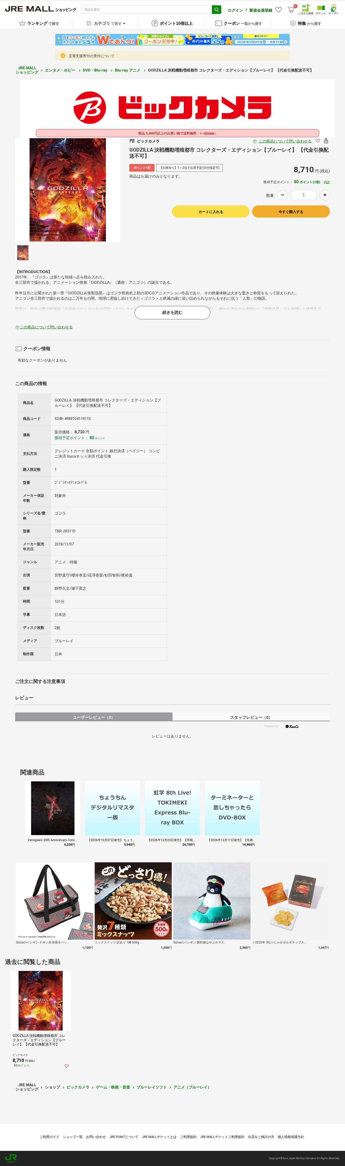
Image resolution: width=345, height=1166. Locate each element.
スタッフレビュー (251, 717)
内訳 (327, 182)
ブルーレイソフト (152, 1087)
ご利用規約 (188, 1137)
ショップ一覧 (73, 1137)
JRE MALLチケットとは (159, 1137)
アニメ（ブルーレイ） (192, 1087)
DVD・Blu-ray (95, 70)
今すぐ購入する (291, 212)
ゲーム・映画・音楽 (113, 1087)
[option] (67, 190)
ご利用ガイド (49, 1137)
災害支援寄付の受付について (92, 56)
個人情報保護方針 (291, 1137)
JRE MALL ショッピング (27, 70)
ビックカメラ (78, 1087)
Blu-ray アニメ (128, 70)
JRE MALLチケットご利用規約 (222, 1137)
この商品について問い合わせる (285, 141)
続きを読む (172, 312)
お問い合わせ (96, 1137)
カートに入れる (211, 212)
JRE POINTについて (123, 1137)
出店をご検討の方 (261, 1137)
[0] (290, 9)
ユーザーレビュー (94, 717)
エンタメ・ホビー (60, 70)
